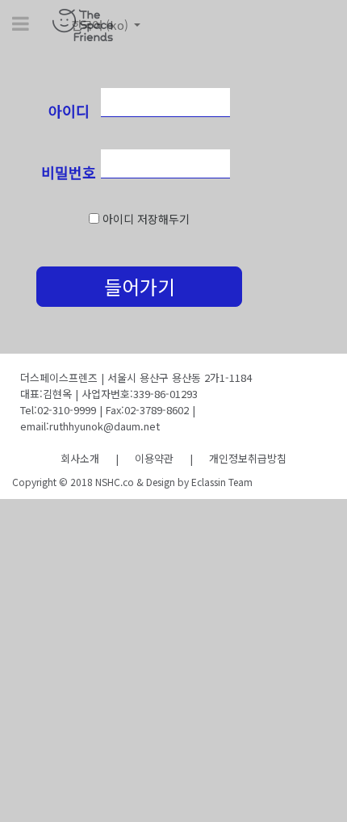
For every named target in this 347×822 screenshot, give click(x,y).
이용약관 (154, 458)
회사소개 (80, 458)
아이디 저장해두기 (146, 219)
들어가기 (139, 286)
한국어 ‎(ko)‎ (101, 24)
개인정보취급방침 (247, 458)
